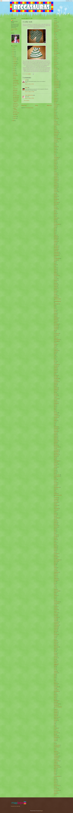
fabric (55, 244)
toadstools (55, 718)
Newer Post (23, 105)
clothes (55, 149)
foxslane (55, 267)
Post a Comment (26, 100)
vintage (55, 754)
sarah (55, 594)
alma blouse (56, 22)
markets (55, 434)
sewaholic (55, 618)
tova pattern (56, 728)
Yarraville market (56, 785)
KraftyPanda (56, 387)
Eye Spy (55, 242)
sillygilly (55, 643)
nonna (55, 492)
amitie (55, 23)
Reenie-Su (55, 573)
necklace (55, 479)
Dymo (55, 228)
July (14, 66)
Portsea (55, 550)
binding (55, 71)
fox (54, 266)
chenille (55, 137)
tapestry (55, 694)
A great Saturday (15, 80)
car (54, 120)
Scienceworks (56, 603)
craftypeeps (56, 180)
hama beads (56, 295)
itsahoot (55, 352)
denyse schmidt (56, 202)
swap (54, 688)
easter (55, 230)
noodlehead (56, 493)
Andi (26, 79)
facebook (55, 250)
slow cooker (56, 657)
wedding (55, 762)
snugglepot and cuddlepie (56, 664)
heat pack (55, 310)
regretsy (55, 575)
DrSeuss (55, 225)
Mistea (26, 87)
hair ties (55, 292)
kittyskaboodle (56, 381)
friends (55, 269)
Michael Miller (56, 451)
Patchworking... (15, 75)
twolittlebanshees (56, 746)
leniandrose (56, 401)
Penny (55, 530)
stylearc (55, 682)
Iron (54, 347)
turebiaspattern (56, 737)
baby (54, 40)
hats (54, 307)
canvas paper (56, 118)
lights (55, 408)
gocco (55, 281)
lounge (55, 418)
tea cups (55, 696)
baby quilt (55, 45)
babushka (55, 39)
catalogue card (56, 124)
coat (54, 154)
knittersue (55, 383)
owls (54, 511)
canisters (55, 116)
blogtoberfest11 (56, 84)
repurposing (56, 578)
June (14, 68)
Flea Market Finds (57, 258)
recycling (55, 570)
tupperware (55, 735)
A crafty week (15, 103)
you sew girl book (56, 790)
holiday (55, 316)
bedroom (55, 62)
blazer (55, 76)
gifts (54, 277)
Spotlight (55, 671)
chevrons (55, 140)
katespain (55, 369)
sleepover (55, 656)
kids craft (55, 376)
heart (54, 308)
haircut (55, 294)
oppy (54, 506)
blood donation (56, 87)
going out (55, 283)
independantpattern (57, 339)
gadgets (55, 272)
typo (54, 748)
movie (55, 468)
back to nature (15, 114)
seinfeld (55, 608)
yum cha (55, 791)
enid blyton (55, 238)
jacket (55, 353)
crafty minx (56, 177)
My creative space (16, 105)
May (14, 70)
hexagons (55, 313)
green (55, 289)
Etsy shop (55, 239)
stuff (54, 680)
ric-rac (55, 581)
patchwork (55, 522)
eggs (54, 233)
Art (54, 36)
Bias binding (56, 68)
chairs (55, 127)
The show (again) (16, 99)
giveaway (55, 278)
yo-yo (55, 787)
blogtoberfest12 (56, 85)
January (14, 118)
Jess (54, 362)
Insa (54, 342)
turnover (55, 738)
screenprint (55, 606)
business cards (56, 104)
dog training (56, 208)
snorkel (55, 662)
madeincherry (56, 428)
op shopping (56, 505)
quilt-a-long (56, 561)
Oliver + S (55, 500)
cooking (55, 163)
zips (54, 794)
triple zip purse (56, 732)
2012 (13, 51)
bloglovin (55, 79)
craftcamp (55, 172)
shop (54, 639)
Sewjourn (55, 629)
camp (55, 113)
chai (54, 126)
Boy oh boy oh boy (16, 97)
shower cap (55, 642)
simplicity (55, 645)
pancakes (55, 513)
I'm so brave (15, 85)
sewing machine (56, 625)
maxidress (55, 437)
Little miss (55, 412)
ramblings (55, 567)
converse (55, 162)
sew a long (55, 614)
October (14, 61)
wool (54, 774)
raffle (54, 566)
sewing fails (56, 623)
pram (55, 552)
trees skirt (55, 731)
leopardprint (56, 403)
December (15, 58)
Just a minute (56, 366)
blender (55, 78)
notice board (56, 497)
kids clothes (56, 375)
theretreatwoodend (57, 703)
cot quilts (55, 168)
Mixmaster (55, 456)
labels (55, 392)
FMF (54, 261)
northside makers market (58, 495)
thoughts (55, 709)
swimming (55, 689)
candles (55, 115)
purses (55, 558)
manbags (55, 432)
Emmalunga (56, 236)
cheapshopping (56, 132)
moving (55, 470)
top (54, 723)
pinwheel (55, 539)
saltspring (55, 589)
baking (55, 54)
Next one (14, 77)
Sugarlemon (56, 683)
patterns (55, 524)
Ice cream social (56, 333)
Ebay (54, 232)
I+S (54, 331)
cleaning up (56, 146)
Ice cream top (56, 335)
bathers (55, 59)
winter (55, 771)
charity (55, 129)
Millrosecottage (56, 454)
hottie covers (56, 325)
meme (55, 448)
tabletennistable (56, 691)
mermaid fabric (56, 450)
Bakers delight (56, 53)
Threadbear (55, 712)
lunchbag (55, 420)
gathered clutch (56, 275)
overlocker (55, 510)
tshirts (55, 734)
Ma (54, 425)
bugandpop (55, 98)
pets (54, 533)
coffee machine (56, 157)
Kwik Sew (55, 390)
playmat (55, 542)
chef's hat (55, 135)
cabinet (55, 109)
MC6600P (55, 442)
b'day (55, 37)
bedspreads (55, 64)
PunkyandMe (56, 556)
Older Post (49, 105)
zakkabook (55, 793)
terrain (55, 699)
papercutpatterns (56, 517)
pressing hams (56, 553)
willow (55, 770)
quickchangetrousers (57, 559)
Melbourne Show (56, 446)
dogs (54, 210)
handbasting (56, 297)
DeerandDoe (56, 199)
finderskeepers (56, 255)
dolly (55, 214)
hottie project (56, 327)
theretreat (55, 702)
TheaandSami (56, 700)
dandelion (55, 194)
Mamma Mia (56, 431)
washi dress (55, 759)
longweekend (56, 417)
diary (55, 205)
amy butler (55, 25)
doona (55, 216)
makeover (55, 429)
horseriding (56, 321)
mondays (55, 462)
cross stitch (55, 183)
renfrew (55, 576)
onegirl (55, 503)
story (54, 678)
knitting (55, 384)
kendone (55, 372)
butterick (55, 106)
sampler (55, 592)
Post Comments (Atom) (29, 107)
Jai (54, 355)
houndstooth (56, 328)
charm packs (56, 130)
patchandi (55, 520)
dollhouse (55, 213)
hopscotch (55, 319)
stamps (55, 675)
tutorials (55, 740)
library (55, 406)
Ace (54, 20)
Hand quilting (15, 90)
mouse (55, 465)
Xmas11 (55, 780)
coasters (55, 152)
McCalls (55, 443)
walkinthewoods (56, 756)
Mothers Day (56, 464)
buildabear (55, 99)
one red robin (56, 502)
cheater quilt (56, 134)
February (14, 116)
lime (54, 409)
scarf (54, 598)
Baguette (55, 51)
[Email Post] (33, 73)
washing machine (56, 760)
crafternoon (56, 174)
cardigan (55, 121)
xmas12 (55, 782)
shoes (55, 637)
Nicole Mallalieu (56, 487)
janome (55, 356)
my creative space (56, 474)
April (14, 72)
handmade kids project (57, 298)
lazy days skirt (56, 398)
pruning (55, 555)
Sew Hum (55, 615)
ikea (54, 336)
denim (55, 200)
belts (54, 65)
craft (54, 171)
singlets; (55, 650)
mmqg (55, 457)
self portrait (56, 609)
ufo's (54, 749)
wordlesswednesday (57, 776)
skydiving (55, 653)
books (55, 90)
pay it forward (56, 525)
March (14, 73)
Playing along (15, 106)
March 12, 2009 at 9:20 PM (29, 84)
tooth (55, 721)
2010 (13, 54)
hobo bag (55, 314)
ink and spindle (56, 341)
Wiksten (55, 768)
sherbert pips (56, 634)
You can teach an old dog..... (15, 101)
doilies (55, 211)
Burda (55, 103)
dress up (55, 222)
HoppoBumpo (56, 317)
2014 (13, 47)
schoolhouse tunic (57, 601)
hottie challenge (56, 324)
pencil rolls (55, 527)
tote (54, 726)
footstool (55, 264)
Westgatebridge (56, 765)
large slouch (56, 395)
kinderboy (55, 380)
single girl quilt (56, 646)
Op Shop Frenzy (15, 82)
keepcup (55, 370)
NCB (54, 478)
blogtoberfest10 (56, 82)
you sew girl (56, 788)
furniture (55, 270)
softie (55, 668)
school (55, 600)
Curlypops (55, 186)
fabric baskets (56, 246)
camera (55, 112)
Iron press (55, 349)
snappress (55, 660)
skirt (54, 651)
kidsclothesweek (56, 378)
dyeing (55, 227)
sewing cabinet (56, 622)
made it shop (56, 426)
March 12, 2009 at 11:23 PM (29, 91)
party (55, 519)
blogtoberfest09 (56, 81)
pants (55, 516)
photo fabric (56, 534)
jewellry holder (56, 364)
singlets (55, 648)
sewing (55, 620)
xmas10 (55, 779)
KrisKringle (56, 389)
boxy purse (55, 93)
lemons (55, 400)
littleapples (55, 414)
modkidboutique (56, 460)
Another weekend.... (15, 109)
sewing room (56, 626)
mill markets (56, 453)
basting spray (56, 57)
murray (55, 471)
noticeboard (56, 499)
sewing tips (55, 628)
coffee (55, 155)
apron (55, 34)
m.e (54, 423)
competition (56, 158)
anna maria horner (57, 29)
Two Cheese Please (57, 745)
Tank (54, 692)
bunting (55, 101)
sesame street (56, 612)
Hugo (55, 330)
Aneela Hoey (56, 26)
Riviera (55, 583)
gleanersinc (55, 280)
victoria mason (56, 752)
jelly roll (55, 361)
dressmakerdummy (57, 224)
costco (55, 165)
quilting (55, 562)
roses (54, 586)
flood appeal (56, 260)
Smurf (55, 659)
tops (54, 724)
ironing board (56, 350)
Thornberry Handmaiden (58, 706)
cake (54, 110)
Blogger (41, 810)
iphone (55, 345)
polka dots (55, 545)
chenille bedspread (57, 138)
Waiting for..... (15, 93)
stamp (55, 674)
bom (54, 89)
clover (55, 151)
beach (55, 61)
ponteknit (55, 548)
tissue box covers (56, 717)
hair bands (55, 291)
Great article (15, 92)
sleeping (55, 654)
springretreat (56, 672)
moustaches (56, 467)
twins (55, 743)
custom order (56, 191)
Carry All (55, 123)
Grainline (55, 286)
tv (54, 742)
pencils (55, 528)
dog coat (55, 207)
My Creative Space (16, 83)
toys (54, 729)
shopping (55, 640)
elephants (55, 235)
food (54, 263)
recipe (55, 569)
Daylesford (55, 196)
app (54, 32)
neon (54, 481)
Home (36, 105)
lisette (55, 411)
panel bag (55, 514)
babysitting (55, 48)
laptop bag (55, 394)
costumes (55, 166)
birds (54, 73)
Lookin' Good (15, 88)
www (14, 87)
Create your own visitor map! (15, 806)
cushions (55, 190)
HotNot (55, 322)
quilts (55, 564)
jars (54, 358)
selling (55, 611)
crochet (55, 182)
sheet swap (55, 631)
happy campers (56, 303)
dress (54, 221)
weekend (55, 763)
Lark (54, 397)
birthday (55, 75)
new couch (55, 482)
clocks (55, 148)
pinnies (55, 538)
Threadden (55, 714)
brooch (55, 96)
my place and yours (57, 476)
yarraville (55, 784)
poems (55, 544)
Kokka (55, 386)
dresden (55, 219)
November (15, 59)
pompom (55, 547)
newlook (55, 485)
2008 (13, 120)
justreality (55, 367)
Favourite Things (56, 253)
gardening (55, 274)
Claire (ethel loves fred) (29, 95)
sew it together (56, 617)
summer (55, 685)
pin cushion (56, 536)
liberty (55, 404)
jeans (54, 359)
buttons (55, 107)
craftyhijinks (56, 179)
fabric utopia (56, 247)
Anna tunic (55, 31)
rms (54, 584)
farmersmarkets (56, 252)
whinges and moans (57, 766)
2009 (13, 56)
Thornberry (56, 705)
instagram (55, 344)
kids (54, 373)
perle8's (55, 531)
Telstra (55, 697)
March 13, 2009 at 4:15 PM (29, 98)
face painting (56, 249)
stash (54, 677)
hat (54, 305)
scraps (55, 604)
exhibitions (55, 241)
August (14, 65)
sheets (55, 632)
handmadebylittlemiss (57, 301)
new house (55, 484)
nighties (55, 488)
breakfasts (55, 95)
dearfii (55, 197)
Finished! (14, 78)
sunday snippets (56, 686)
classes (55, 144)
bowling (55, 92)
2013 (13, 49)
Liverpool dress (56, 415)
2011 (13, 53)
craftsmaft (55, 176)
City (54, 143)
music (55, 473)
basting (55, 56)
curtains (55, 188)
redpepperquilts (56, 572)
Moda (55, 459)
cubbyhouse (56, 185)
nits (54, 490)
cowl (54, 169)
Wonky (55, 773)
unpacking (55, 751)
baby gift (55, 42)
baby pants (55, 43)
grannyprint (56, 288)
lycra (54, 422)
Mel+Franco (56, 445)
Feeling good (15, 111)
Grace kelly (56, 284)
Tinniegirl (55, 715)
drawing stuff (56, 218)
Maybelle (55, 439)
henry (55, 311)
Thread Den (56, 710)
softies (55, 669)
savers (55, 597)
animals (55, 28)
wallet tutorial (56, 757)
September (15, 63)
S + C (55, 587)
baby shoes (55, 46)
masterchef (55, 436)
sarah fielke (55, 595)
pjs (54, 541)
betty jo (55, 67)
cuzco (55, 193)
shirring (55, 636)
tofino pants (56, 720)
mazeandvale (56, 440)
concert (55, 160)
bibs (54, 70)
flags (54, 256)
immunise (55, 338)
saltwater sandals (56, 590)
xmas (55, 777)
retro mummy (56, 580)
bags (54, 50)
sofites (55, 666)
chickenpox (56, 141)
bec (12, 20)
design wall (55, 204)
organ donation (56, 508)
